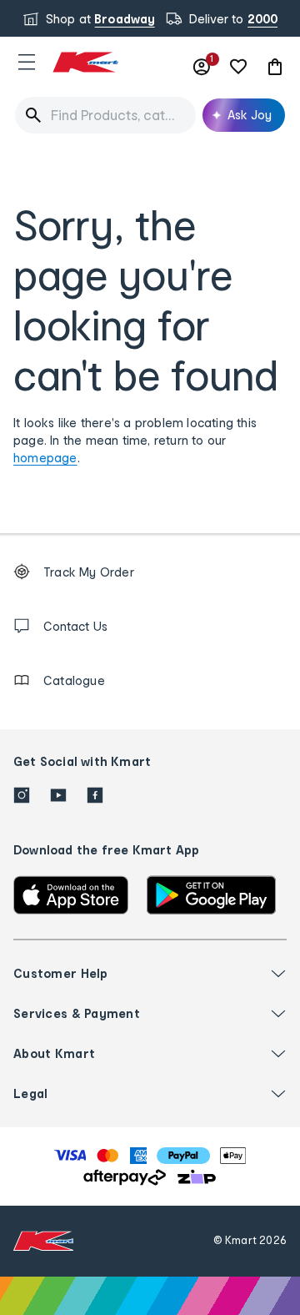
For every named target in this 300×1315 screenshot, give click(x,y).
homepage (45, 458)
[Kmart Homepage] (85, 62)
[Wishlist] (238, 66)
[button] (26, 61)
